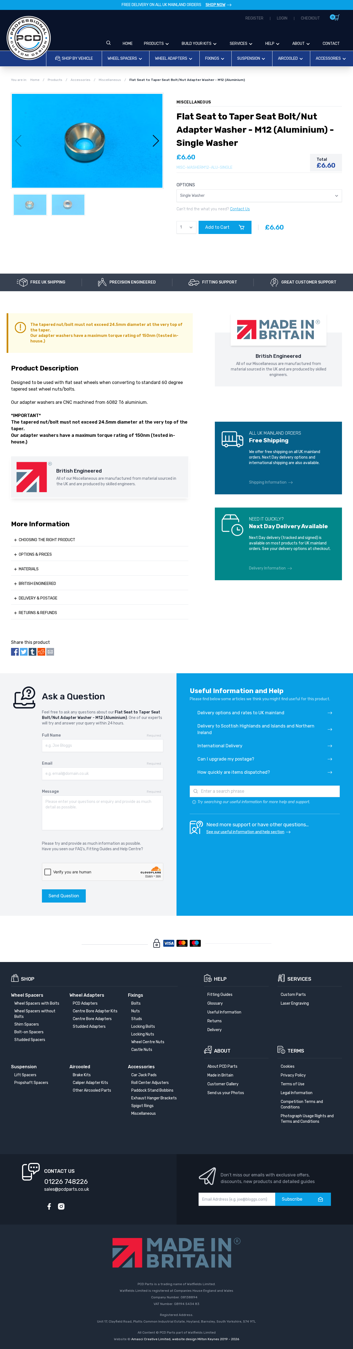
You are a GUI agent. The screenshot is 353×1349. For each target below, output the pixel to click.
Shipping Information (268, 482)
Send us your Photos (225, 1093)
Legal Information (296, 1093)
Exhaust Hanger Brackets (154, 1098)
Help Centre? (131, 849)
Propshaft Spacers (31, 1082)
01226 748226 (66, 1182)
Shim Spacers (26, 1024)
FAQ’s (80, 849)
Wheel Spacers (122, 58)
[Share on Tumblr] (32, 652)
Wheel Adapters (171, 58)
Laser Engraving (295, 1003)
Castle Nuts (141, 1049)
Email (47, 763)
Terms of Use (292, 1084)
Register (254, 18)
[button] (156, 141)
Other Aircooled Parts (92, 1090)
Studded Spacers (29, 1039)
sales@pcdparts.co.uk (66, 1189)
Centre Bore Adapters (92, 1018)
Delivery (214, 1030)
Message (50, 791)
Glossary (215, 1003)
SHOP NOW (215, 4)
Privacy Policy (293, 1075)
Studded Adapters (89, 1026)
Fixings (212, 58)
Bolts (136, 1003)
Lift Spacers (25, 1075)
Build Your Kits (197, 43)
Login (282, 18)
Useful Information (224, 1012)
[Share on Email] (50, 652)
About (298, 43)
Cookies (288, 1066)
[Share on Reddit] (41, 652)
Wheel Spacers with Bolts (36, 1003)
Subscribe (292, 1199)
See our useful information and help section (245, 832)
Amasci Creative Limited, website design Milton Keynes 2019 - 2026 (185, 1339)
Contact (331, 43)
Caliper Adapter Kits (90, 1082)
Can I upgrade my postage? (225, 759)
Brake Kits (82, 1075)
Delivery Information (267, 568)
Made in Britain (220, 1075)
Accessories (328, 58)
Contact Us (240, 209)
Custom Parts (293, 994)
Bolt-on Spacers (29, 1032)
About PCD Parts (222, 1066)
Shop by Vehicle (77, 58)
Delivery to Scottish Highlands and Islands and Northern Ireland (255, 729)
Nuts (135, 1011)
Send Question (64, 895)
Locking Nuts (142, 1034)
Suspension (248, 58)
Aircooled (288, 58)
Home (128, 43)
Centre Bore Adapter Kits (95, 1011)
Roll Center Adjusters (150, 1082)
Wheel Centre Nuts (147, 1042)
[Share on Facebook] (15, 652)
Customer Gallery (223, 1084)
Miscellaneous (143, 1113)
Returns (214, 1021)
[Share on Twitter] (24, 652)
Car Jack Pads (144, 1075)
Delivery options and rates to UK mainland (240, 712)
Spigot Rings (142, 1105)
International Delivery (219, 745)
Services (238, 43)
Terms (295, 1051)
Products (154, 43)
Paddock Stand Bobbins (152, 1090)
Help (269, 43)
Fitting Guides (99, 849)
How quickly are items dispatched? (233, 772)
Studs (136, 1018)
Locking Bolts (143, 1026)
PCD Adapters (85, 1003)
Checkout (310, 18)
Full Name (51, 735)
